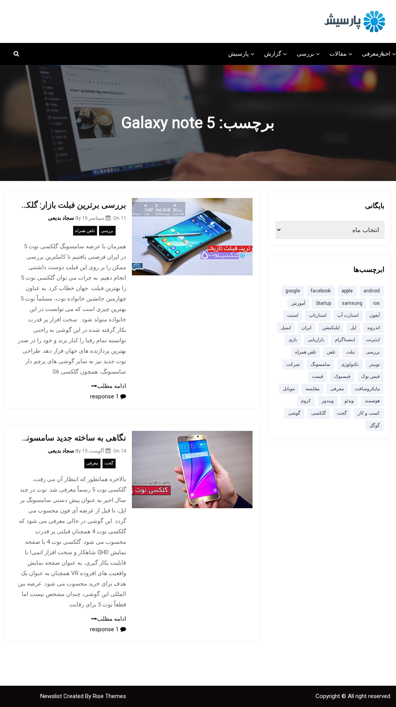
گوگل (374, 425)
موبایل (289, 388)
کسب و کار (369, 413)
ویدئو (349, 400)
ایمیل (286, 327)
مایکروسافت (367, 388)
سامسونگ (320, 364)
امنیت (292, 315)
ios (376, 303)
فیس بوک (370, 376)
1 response (105, 396)
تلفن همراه (85, 230)
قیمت (317, 376)
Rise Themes (109, 696)
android (372, 291)
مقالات (337, 53)
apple (347, 291)
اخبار (384, 53)
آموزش (298, 303)
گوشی (294, 413)
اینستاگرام (345, 339)
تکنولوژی (349, 364)
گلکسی (318, 413)
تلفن (331, 352)
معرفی (370, 53)
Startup (323, 303)
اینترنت (373, 339)
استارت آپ (347, 315)
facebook (321, 291)
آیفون (374, 315)
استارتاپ (317, 315)
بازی (292, 339)
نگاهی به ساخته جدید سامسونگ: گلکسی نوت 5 (71, 437)
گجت (108, 463)
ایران (306, 327)
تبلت (350, 352)
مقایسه (312, 388)
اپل (353, 327)
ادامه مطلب (111, 386)
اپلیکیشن (331, 327)
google (292, 291)
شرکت (293, 364)
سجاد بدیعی (61, 218)
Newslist (51, 696)
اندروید (373, 327)
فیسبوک (342, 376)
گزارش (272, 53)
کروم (306, 400)
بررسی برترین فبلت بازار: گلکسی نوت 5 (71, 205)
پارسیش (238, 53)
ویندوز (328, 400)
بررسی (305, 53)
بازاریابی (316, 339)
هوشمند (372, 400)
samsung (352, 303)
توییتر (374, 364)
